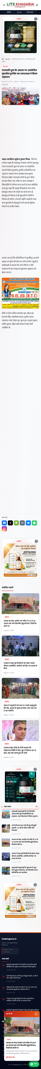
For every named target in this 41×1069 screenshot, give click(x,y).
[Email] (22, 522)
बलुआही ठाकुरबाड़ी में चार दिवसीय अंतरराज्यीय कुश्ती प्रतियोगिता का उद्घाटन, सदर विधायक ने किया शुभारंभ (25, 814)
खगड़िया (9, 12)
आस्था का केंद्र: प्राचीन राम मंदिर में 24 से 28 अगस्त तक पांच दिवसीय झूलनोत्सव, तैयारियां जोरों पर (25, 842)
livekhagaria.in (9, 939)
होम (3, 59)
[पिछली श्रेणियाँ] (2, 12)
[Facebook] (4, 522)
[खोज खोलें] (4, 5)
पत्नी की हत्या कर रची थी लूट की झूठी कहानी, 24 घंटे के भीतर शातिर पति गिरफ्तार (24, 828)
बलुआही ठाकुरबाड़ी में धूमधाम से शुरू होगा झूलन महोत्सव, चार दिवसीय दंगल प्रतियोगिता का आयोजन (25, 870)
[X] (10, 522)
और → (37, 807)
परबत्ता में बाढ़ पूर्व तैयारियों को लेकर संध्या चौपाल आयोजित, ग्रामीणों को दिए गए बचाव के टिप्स (25, 856)
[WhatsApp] (34, 522)
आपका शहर (30, 12)
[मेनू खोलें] (37, 5)
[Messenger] (28, 522)
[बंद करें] (36, 1014)
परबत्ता (6, 617)
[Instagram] (4, 528)
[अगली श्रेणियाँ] (39, 12)
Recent (19, 12)
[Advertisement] (20, 137)
